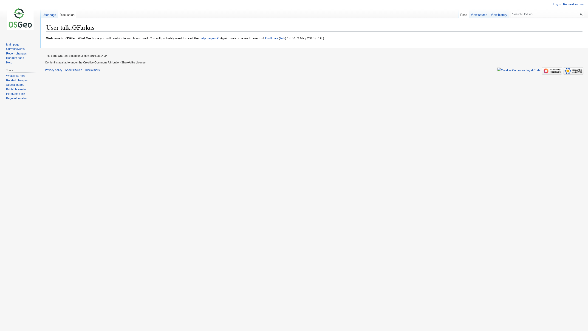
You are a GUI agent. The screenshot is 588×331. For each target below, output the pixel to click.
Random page (15, 58)
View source (479, 15)
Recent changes (16, 53)
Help (9, 62)
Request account (573, 4)
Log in (557, 4)
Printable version (16, 89)
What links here (15, 75)
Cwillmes (271, 38)
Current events (15, 49)
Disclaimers (92, 70)
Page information (17, 98)
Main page (13, 44)
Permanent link (15, 93)
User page (49, 15)
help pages (208, 38)
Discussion (67, 15)
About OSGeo (73, 70)
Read (463, 15)
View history (499, 15)
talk (282, 38)
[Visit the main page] (20, 18)
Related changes (17, 80)
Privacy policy (53, 70)
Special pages (15, 84)
